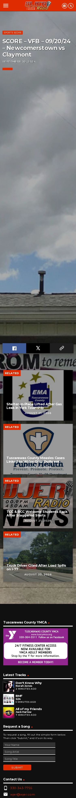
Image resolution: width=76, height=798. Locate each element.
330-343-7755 (21, 788)
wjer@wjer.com (22, 794)
